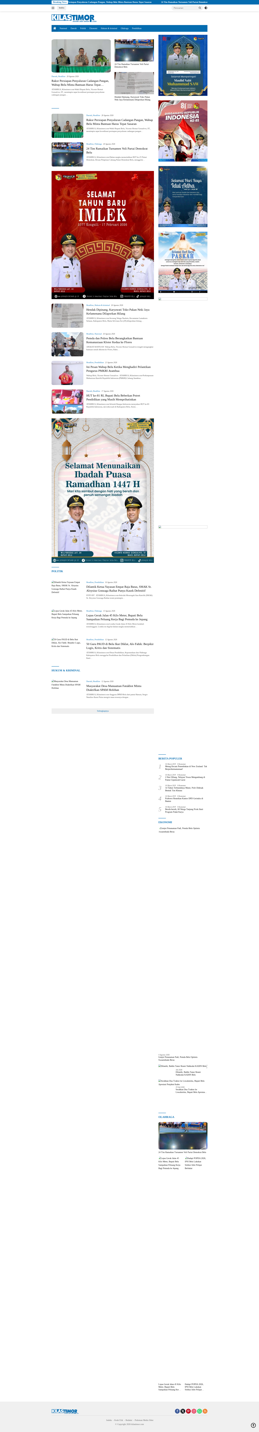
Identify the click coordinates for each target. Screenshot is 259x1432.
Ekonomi (93, 28)
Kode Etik (118, 1420)
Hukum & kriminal (109, 28)
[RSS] (205, 1411)
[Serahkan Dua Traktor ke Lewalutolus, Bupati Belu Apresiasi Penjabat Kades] (182, 1082)
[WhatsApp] (199, 1411)
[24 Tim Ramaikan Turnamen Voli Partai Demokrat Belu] (134, 50)
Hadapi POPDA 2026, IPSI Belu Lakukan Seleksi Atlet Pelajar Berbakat (194, 1387)
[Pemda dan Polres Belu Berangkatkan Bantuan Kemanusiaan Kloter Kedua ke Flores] (67, 344)
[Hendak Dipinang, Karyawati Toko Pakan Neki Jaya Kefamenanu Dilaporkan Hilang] (134, 83)
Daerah (74, 28)
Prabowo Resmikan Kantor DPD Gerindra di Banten (184, 799)
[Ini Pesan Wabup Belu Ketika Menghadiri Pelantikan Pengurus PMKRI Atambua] (67, 373)
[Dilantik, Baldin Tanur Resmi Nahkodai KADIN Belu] (182, 1066)
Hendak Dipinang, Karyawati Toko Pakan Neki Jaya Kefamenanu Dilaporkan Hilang (204, 2)
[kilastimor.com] (74, 18)
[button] (200, 7)
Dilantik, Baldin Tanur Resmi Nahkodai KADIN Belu (188, 1073)
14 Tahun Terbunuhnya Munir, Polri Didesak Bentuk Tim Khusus (184, 789)
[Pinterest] (188, 1411)
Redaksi (129, 1420)
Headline (61, 76)
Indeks (61, 8)
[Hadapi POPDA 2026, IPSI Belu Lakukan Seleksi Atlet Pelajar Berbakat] (196, 1269)
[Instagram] (194, 1411)
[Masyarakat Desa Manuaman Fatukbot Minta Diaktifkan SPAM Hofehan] (67, 692)
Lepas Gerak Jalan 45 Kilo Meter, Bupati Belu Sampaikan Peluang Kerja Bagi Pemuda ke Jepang (169, 1387)
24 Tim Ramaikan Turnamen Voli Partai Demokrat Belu (130, 2)
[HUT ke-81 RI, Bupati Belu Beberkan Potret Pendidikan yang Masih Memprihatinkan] (67, 401)
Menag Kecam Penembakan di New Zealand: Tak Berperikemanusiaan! (186, 767)
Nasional (63, 28)
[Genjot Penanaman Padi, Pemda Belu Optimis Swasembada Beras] (182, 939)
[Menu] (54, 7)
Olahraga (124, 28)
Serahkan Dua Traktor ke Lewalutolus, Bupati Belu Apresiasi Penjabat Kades (190, 1091)
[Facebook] (177, 1411)
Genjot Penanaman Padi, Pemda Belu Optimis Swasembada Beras (177, 1058)
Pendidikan (136, 28)
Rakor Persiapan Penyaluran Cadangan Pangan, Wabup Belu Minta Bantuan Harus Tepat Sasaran (80, 84)
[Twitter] (182, 1411)
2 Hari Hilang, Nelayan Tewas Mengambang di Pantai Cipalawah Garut (185, 778)
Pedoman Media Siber (144, 1420)
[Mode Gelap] (205, 7)
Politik (83, 28)
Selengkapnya (103, 711)
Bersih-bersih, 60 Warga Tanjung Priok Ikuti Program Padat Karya (184, 810)
